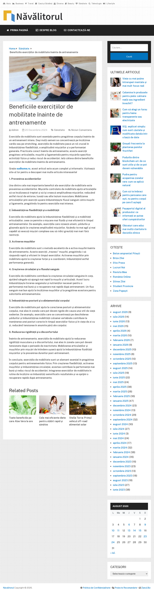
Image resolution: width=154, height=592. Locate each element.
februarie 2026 (121, 340)
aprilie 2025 (119, 386)
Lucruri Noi (119, 267)
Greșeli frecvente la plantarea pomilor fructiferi (133, 147)
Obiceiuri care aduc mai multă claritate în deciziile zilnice (134, 229)
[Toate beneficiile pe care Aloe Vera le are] (22, 405)
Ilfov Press (119, 262)
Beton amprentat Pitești (126, 253)
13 (129, 530)
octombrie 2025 (122, 358)
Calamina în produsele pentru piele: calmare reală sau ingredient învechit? (134, 98)
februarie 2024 (121, 452)
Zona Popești (120, 290)
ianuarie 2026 (120, 344)
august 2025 (120, 368)
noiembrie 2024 (122, 410)
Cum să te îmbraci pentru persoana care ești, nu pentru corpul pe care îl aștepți (134, 197)
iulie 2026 (118, 316)
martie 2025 (120, 391)
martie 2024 (120, 447)
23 (145, 536)
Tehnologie (96, 3)
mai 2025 (118, 382)
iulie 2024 (118, 429)
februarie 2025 (121, 396)
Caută (129, 56)
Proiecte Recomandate (126, 588)
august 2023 (120, 480)
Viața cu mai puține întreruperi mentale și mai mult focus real (134, 82)
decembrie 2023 (122, 461)
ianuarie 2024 (121, 457)
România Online (122, 276)
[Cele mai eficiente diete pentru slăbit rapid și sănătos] (52, 405)
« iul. (112, 552)
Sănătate (82, 3)
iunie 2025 (119, 377)
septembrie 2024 (122, 419)
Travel (30, 3)
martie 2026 (120, 335)
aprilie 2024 (120, 443)
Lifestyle (110, 3)
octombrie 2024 (122, 415)
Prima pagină (19, 30)
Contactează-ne (78, 30)
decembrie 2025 (122, 349)
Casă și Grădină (45, 3)
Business (19, 3)
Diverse (59, 3)
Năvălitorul (8, 588)
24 (113, 542)
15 (140, 530)
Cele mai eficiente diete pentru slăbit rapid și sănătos (52, 421)
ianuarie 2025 (120, 400)
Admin (14, 130)
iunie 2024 (119, 433)
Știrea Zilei (119, 281)
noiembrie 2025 (122, 354)
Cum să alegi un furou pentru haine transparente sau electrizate (134, 115)
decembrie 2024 (122, 405)
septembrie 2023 (122, 475)
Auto (8, 3)
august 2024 (120, 424)
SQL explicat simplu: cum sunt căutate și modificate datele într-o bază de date (135, 132)
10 (113, 530)
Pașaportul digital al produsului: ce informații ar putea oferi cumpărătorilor (133, 214)
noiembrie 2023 (122, 466)
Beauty (70, 3)
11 (118, 530)
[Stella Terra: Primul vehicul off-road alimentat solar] (82, 405)
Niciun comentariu (81, 130)
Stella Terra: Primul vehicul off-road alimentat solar (80, 421)
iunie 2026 (119, 321)
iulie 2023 (118, 485)
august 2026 (120, 312)
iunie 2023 (119, 489)
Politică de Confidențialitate (96, 588)
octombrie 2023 (122, 471)
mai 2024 (118, 438)
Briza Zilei (118, 258)
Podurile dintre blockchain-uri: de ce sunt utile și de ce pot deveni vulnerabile (134, 163)
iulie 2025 (118, 372)
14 (134, 530)
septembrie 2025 (122, 363)
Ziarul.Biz (146, 588)
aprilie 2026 (119, 330)
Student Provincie (123, 286)
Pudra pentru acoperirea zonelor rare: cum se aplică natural (133, 180)
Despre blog (47, 30)
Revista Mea (120, 272)
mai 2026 (118, 326)
